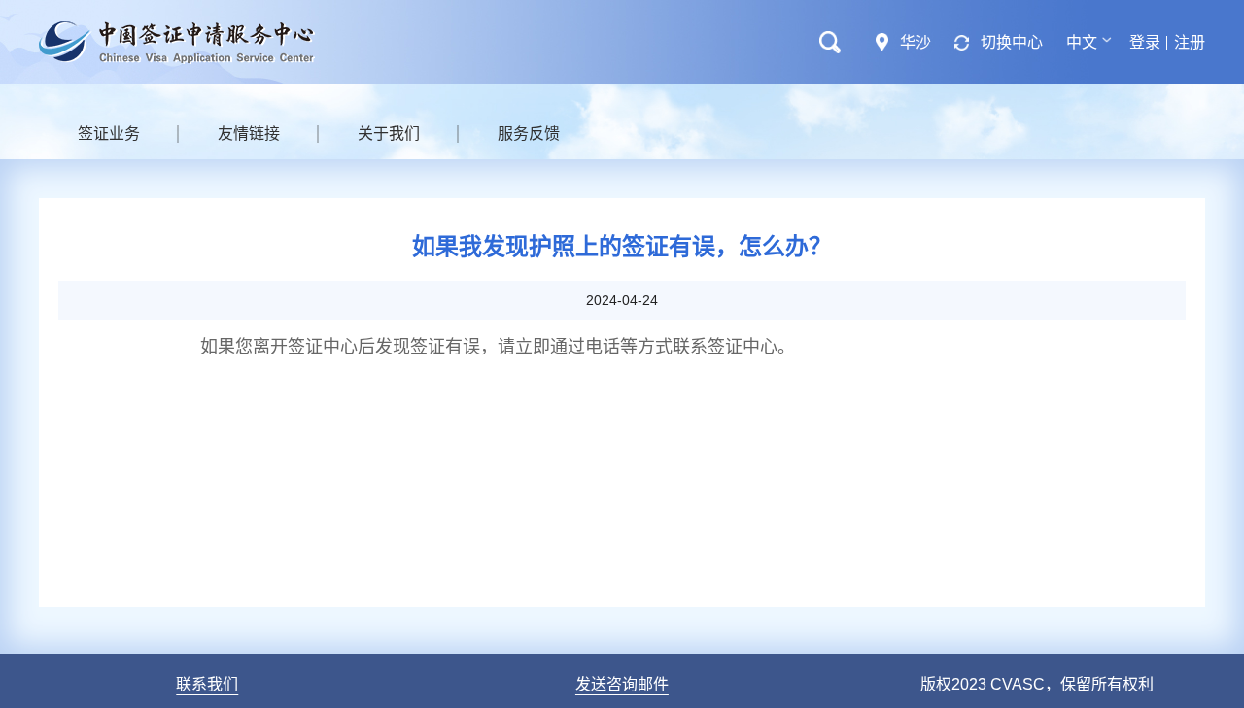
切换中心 (1012, 42)
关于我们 (389, 133)
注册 (1189, 42)
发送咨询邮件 (622, 684)
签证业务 (109, 133)
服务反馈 (529, 133)
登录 (1144, 42)
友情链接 (249, 133)
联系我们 (207, 684)
